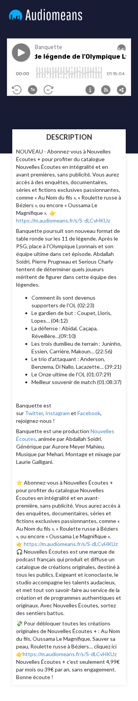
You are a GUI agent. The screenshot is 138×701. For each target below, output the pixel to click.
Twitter (34, 413)
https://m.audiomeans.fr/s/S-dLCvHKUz (63, 220)
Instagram (57, 413)
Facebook (88, 413)
